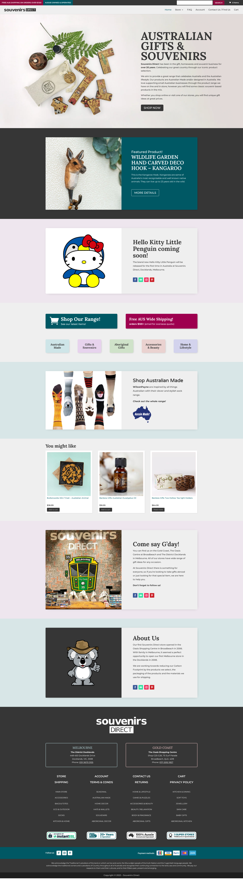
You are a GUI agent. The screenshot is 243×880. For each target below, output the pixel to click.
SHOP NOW (152, 108)
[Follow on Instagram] (146, 279)
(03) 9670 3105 (86, 762)
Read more (158, 509)
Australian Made (57, 346)
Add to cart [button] (53, 509)
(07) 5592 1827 (166, 762)
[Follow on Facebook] (135, 279)
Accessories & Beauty (153, 346)
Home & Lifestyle (185, 346)
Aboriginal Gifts (121, 346)
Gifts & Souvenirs (89, 346)
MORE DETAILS (145, 192)
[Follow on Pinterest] (152, 279)
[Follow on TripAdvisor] (141, 279)
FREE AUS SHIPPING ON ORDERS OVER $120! (21, 3)
